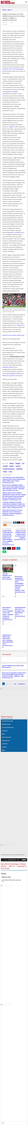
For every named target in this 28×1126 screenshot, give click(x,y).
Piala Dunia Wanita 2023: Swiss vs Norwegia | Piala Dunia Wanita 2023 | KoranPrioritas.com (20, 613)
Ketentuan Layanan (8, 375)
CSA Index (4, 743)
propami (4, 747)
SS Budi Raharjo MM (7, 721)
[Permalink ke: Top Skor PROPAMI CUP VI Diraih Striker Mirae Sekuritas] (7, 568)
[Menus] (26, 2)
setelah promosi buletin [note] (9, 379)
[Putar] (3, 860)
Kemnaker (5, 730)
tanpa (5, 471)
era (23, 463)
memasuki (19, 469)
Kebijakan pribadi (8, 367)
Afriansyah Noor (6, 737)
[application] (14, 859)
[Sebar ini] (4, 548)
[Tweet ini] (9, 548)
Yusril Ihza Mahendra (8, 727)
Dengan (18, 463)
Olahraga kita (6, 740)
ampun (12, 463)
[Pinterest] (22, 523)
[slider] (24, 859)
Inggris (11, 127)
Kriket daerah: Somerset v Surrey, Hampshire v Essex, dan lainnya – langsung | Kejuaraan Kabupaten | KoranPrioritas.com (7, 614)
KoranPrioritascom (8, 469)
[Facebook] (15, 523)
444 (15, 684)
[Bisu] (21, 860)
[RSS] (5, 525)
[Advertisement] (14, 768)
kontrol (18, 466)
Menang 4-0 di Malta (13, 232)
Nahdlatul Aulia (6, 724)
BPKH (3, 734)
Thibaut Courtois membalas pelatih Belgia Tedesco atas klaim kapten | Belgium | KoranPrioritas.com (20, 534)
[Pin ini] (14, 548)
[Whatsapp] (4, 551)
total (10, 471)
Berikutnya (21, 684)
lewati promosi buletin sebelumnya (13, 335)
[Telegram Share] (18, 548)
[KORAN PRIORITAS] (8, 2)
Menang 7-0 (20, 325)
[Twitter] (18, 523)
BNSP (3, 750)
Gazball (5, 466)
